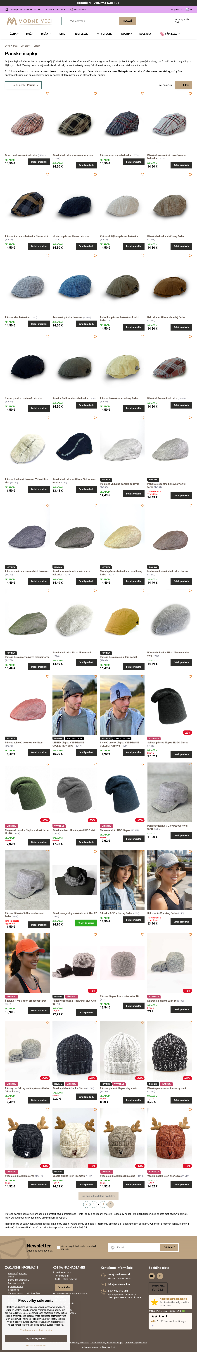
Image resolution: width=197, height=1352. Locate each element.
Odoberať (169, 1247)
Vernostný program (17, 1273)
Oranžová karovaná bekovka (21, 155)
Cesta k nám (64, 1287)
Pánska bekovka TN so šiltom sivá (71, 652)
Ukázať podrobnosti (35, 1345)
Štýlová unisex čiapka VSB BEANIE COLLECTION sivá (119, 744)
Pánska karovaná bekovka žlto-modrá (26, 236)
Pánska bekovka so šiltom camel (118, 657)
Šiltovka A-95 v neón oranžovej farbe (26, 1000)
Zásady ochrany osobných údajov (106, 1342)
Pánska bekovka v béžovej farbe (165, 236)
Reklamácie (13, 1290)
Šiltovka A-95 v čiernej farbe (116, 913)
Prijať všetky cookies (36, 1338)
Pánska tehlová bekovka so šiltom (24, 742)
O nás (11, 1276)
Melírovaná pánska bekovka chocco (167, 571)
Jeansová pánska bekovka (67, 317)
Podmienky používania (136, 1342)
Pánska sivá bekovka (17, 317)
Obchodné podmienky (18, 1280)
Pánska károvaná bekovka (162, 398)
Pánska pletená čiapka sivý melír (118, 1088)
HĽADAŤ (127, 20)
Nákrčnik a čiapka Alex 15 (162, 1000)
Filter (186, 85)
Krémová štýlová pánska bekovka (119, 236)
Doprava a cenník (16, 1283)
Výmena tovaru (15, 1286)
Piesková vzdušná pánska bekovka (119, 483)
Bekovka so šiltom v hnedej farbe (166, 317)
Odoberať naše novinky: (40, 1250)
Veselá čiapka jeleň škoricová (164, 1175)
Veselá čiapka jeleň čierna (19, 1175)
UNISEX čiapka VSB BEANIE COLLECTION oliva (68, 744)
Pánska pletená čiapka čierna (69, 1088)
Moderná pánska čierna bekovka (70, 236)
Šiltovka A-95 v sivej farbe (162, 913)
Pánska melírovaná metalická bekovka (27, 571)
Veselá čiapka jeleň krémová (68, 1175)
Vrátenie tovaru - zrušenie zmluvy (24, 1293)
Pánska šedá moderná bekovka (70, 398)
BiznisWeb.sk (108, 1347)
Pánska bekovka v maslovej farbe (119, 398)
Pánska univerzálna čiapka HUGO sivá (73, 830)
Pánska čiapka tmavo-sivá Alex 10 (119, 996)
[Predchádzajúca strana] (86, 1204)
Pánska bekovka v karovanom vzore (72, 155)
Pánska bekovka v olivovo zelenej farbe (27, 657)
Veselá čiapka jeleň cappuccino (117, 1175)
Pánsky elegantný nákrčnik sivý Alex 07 (74, 913)
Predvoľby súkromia (79, 1342)
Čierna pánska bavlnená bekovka (23, 398)
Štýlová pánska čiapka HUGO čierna (167, 742)
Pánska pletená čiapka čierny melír (167, 1088)
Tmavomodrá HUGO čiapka (115, 830)
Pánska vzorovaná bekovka (115, 155)
